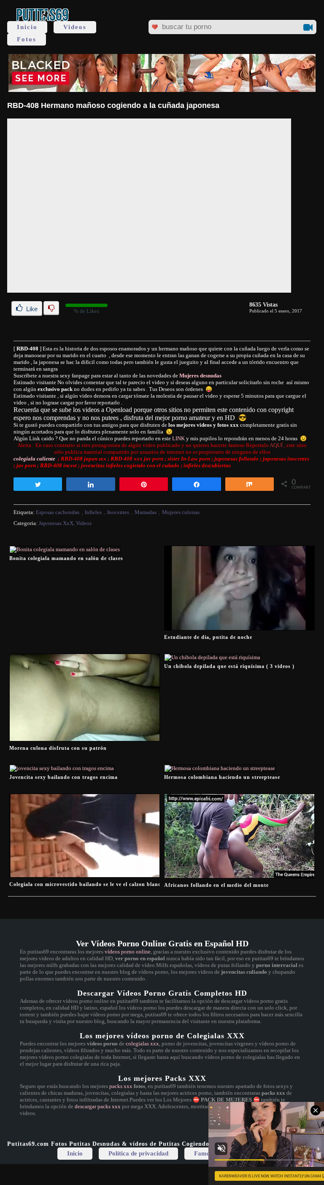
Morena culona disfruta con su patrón (58, 748)
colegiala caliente (34, 458)
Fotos (26, 39)
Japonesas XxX (56, 523)
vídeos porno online (128, 951)
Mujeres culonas (181, 512)
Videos (74, 27)
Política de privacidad (138, 1153)
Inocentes (118, 512)
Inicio (27, 27)
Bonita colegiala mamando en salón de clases (66, 558)
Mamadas (146, 512)
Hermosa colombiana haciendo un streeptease (222, 777)
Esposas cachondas (57, 512)
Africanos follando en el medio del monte (216, 885)
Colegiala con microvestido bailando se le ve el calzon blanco (86, 884)
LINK (178, 438)
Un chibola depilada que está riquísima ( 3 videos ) (229, 666)
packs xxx (120, 1086)
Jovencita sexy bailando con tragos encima (63, 777)
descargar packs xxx (98, 1106)
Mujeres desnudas (200, 375)
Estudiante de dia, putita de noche (208, 637)
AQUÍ (277, 445)
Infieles (93, 512)
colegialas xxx (142, 1043)
